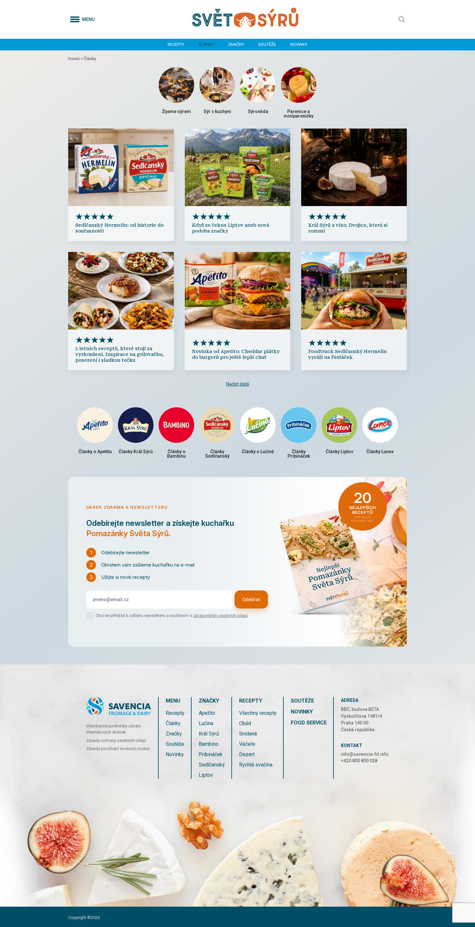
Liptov (206, 775)
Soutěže (267, 44)
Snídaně (248, 734)
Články (206, 44)
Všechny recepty (258, 713)
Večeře (247, 744)
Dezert (247, 754)
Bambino (208, 744)
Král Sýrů (209, 734)
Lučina (206, 723)
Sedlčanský (212, 765)
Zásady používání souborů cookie (118, 748)
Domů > (76, 58)
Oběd (245, 723)
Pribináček (211, 754)
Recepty (176, 44)
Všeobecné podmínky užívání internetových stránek (113, 729)
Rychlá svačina (255, 765)
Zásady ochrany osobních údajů (116, 740)
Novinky (298, 44)
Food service (309, 723)
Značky (236, 44)
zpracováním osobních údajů (220, 615)
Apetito (207, 713)
